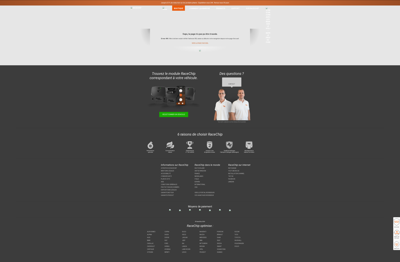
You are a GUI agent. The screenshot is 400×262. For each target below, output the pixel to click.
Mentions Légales (167, 171)
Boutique (178, 8)
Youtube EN (232, 171)
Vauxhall (237, 240)
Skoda (219, 243)
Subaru (219, 252)
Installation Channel (236, 173)
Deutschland (200, 168)
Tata (236, 234)
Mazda (202, 234)
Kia (183, 243)
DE (238, 171)
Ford (166, 243)
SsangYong (221, 249)
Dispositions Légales (169, 190)
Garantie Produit (167, 195)
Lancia (184, 246)
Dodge (167, 237)
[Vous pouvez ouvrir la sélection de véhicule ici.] (165, 26)
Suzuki (236, 231)
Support (235, 8)
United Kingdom (200, 171)
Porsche (220, 231)
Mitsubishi (203, 243)
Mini (201, 240)
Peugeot (203, 252)
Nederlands (199, 176)
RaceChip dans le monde (207, 165)
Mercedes (203, 237)
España (197, 182)
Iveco (184, 234)
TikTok (230, 176)
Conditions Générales (169, 184)
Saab (219, 237)
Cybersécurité (166, 176)
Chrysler (150, 249)
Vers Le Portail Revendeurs (205, 192)
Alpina (149, 234)
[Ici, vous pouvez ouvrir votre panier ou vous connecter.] (268, 26)
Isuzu (184, 231)
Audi (148, 237)
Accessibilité (166, 173)
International (200, 184)
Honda (167, 246)
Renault (220, 234)
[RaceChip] (130, 7)
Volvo (236, 246)
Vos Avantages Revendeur (204, 195)
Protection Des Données (170, 187)
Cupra (167, 231)
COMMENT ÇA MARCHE (199, 8)
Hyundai (167, 249)
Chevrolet (151, 246)
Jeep (183, 240)
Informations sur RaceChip (174, 165)
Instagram (232, 168)
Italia (197, 179)
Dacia (167, 234)
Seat (219, 240)
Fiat (166, 240)
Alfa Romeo (151, 231)
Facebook (231, 179)
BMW (148, 240)
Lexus (184, 252)
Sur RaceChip (252, 8)
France (197, 173)
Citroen (150, 252)
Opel (201, 249)
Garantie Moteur (167, 192)
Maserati (203, 231)
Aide (162, 182)
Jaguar (185, 237)
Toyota (237, 237)
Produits (220, 8)
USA (196, 187)
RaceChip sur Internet (239, 165)
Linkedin (231, 182)
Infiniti (167, 252)
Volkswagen (239, 243)
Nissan (202, 246)
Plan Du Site (165, 179)
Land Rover (186, 249)
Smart (219, 246)
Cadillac (150, 243)
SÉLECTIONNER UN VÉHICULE (173, 114)
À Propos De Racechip (169, 168)
